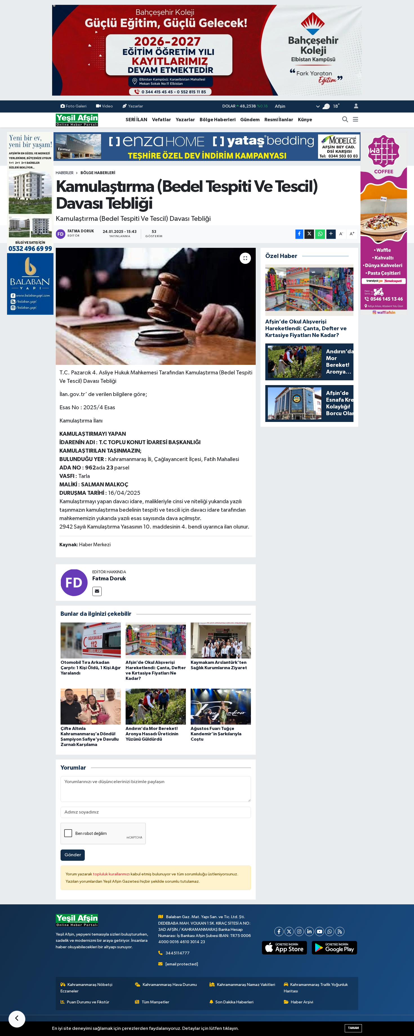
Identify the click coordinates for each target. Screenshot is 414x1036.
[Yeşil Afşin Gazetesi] (77, 119)
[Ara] (345, 119)
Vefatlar (161, 119)
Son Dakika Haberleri (234, 1002)
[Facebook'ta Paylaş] (299, 234)
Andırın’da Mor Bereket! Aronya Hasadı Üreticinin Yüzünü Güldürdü (152, 733)
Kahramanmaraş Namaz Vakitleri (246, 985)
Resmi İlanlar (278, 119)
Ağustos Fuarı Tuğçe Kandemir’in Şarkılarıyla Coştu (216, 733)
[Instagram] (299, 931)
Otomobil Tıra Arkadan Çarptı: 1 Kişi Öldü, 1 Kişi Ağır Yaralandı (91, 667)
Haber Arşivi (302, 1002)
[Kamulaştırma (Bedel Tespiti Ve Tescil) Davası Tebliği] (156, 306)
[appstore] (284, 947)
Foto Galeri (76, 106)
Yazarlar (135, 106)
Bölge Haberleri (217, 119)
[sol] (30, 223)
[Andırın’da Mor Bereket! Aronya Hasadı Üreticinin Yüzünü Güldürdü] (156, 706)
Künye (305, 119)
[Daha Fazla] (331, 234)
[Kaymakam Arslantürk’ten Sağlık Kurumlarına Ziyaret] (221, 640)
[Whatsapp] (329, 931)
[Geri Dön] (16, 1019)
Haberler (65, 173)
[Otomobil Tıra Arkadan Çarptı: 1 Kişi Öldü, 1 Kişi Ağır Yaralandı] (91, 640)
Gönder (72, 855)
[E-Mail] (97, 591)
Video (107, 106)
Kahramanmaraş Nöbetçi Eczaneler (87, 988)
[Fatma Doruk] (74, 582)
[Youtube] (319, 931)
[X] (289, 931)
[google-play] (334, 947)
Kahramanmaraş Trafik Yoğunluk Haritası (316, 988)
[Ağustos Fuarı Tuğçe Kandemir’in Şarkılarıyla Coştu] (221, 706)
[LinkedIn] (309, 931)
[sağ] (383, 223)
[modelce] (207, 146)
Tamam (353, 1028)
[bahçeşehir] (207, 50)
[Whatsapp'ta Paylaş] (320, 234)
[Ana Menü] (355, 119)
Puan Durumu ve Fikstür (88, 1002)
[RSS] (339, 931)
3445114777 (178, 953)
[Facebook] (279, 931)
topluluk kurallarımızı (112, 874)
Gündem (250, 119)
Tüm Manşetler (155, 1002)
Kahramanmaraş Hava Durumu (170, 985)
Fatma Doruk (109, 578)
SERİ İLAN (136, 119)
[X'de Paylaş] (309, 234)
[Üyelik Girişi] (353, 106)
